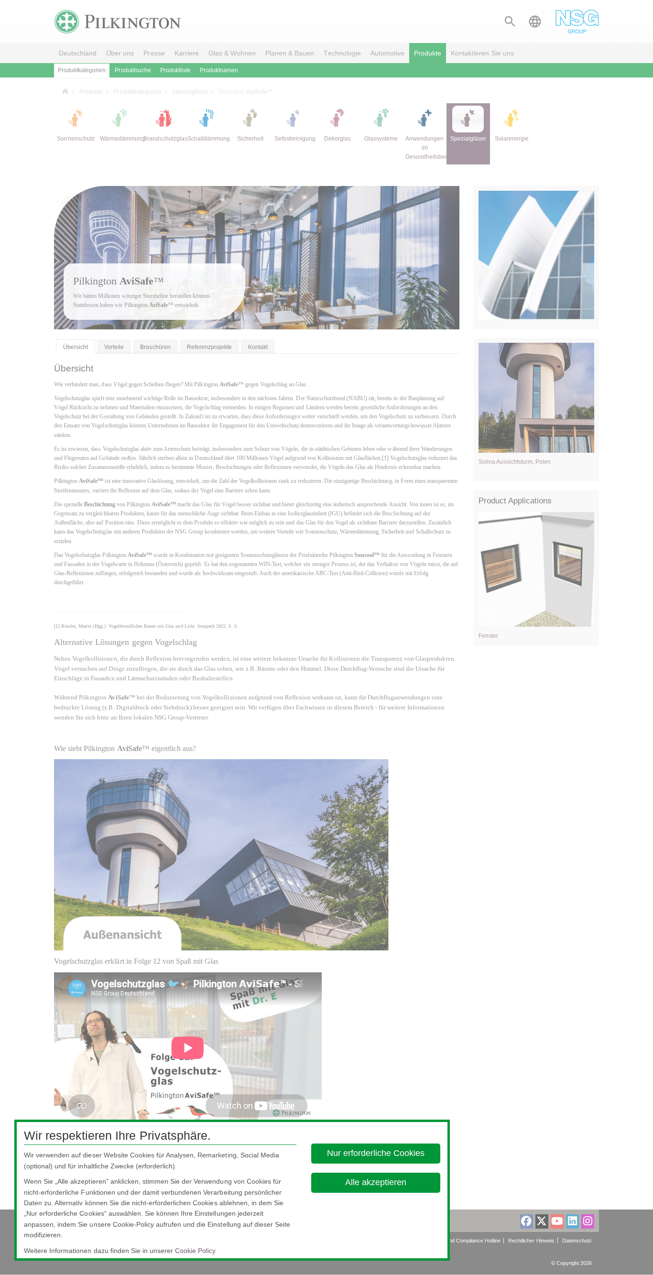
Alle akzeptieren (376, 1182)
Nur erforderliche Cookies (376, 1153)
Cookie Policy (195, 1250)
